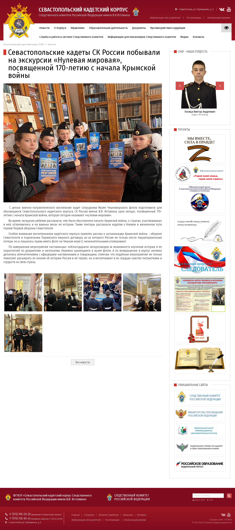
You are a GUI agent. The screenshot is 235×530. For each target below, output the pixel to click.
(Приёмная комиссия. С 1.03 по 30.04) (46, 519)
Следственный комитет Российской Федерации (132, 497)
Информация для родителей (165, 17)
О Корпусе (89, 514)
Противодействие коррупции (167, 28)
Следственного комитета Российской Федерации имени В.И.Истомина (84, 12)
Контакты (141, 514)
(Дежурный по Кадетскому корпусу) (46, 514)
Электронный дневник (218, 17)
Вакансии (128, 514)
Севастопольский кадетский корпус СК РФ (23, 44)
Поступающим (194, 17)
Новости (44, 28)
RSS (211, 500)
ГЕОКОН (228, 519)
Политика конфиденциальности (218, 522)
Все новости (83, 362)
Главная (76, 514)
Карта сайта (200, 500)
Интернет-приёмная (109, 514)
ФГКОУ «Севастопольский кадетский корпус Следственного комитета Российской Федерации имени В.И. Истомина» (52, 497)
